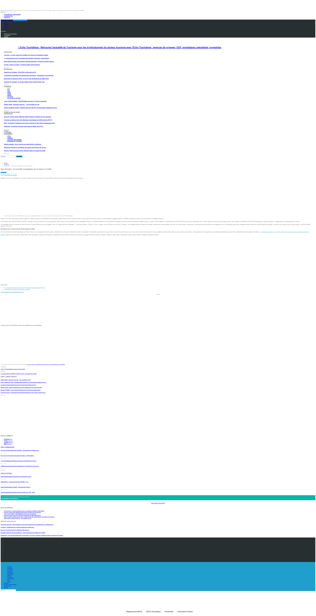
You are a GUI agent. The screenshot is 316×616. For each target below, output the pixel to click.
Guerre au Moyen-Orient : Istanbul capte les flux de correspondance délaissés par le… (31, 108)
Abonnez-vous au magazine (20, 20)
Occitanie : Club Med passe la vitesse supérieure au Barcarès (17, 527)
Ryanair (17, 292)
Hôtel (9, 137)
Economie (9, 566)
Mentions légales (8, 539)
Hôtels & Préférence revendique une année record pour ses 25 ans (25, 147)
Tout (8, 88)
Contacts (6, 544)
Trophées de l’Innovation (12, 14)
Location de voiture (13, 98)
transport (21, 292)
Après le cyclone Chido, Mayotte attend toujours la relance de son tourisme (27, 117)
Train (9, 94)
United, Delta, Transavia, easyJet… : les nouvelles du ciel (21, 104)
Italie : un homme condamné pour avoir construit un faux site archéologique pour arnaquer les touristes (29, 517)
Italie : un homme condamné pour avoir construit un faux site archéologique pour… (29, 123)
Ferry (9, 92)
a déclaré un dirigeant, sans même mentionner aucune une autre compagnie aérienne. (285, 232)
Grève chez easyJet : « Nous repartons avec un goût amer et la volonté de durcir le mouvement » (27, 524)
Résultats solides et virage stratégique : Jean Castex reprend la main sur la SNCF (23, 532)
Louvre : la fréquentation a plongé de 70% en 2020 (13, 369)
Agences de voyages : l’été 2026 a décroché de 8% (20, 72)
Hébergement (8, 134)
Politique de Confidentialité (11, 542)
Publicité (7, 17)
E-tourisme (7, 132)
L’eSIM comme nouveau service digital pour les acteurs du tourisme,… (20, 466)
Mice (8, 580)
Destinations (8, 113)
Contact (6, 587)
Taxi (8, 91)
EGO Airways (10, 292)
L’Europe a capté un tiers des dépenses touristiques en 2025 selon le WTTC (28, 120)
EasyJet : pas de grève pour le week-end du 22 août (15, 530)
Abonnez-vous (7, 586)
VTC (8, 89)
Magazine (6, 583)
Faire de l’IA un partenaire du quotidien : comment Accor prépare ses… (20, 450)
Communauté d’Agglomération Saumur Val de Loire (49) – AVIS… (18, 492)
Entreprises (10, 574)
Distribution (8, 69)
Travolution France (9, 556)
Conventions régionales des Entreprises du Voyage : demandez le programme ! (29, 75)
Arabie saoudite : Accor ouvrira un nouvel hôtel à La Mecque (22, 144)
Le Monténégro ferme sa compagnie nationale (17, 289)
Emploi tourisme (8, 558)
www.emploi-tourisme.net (9, 498)
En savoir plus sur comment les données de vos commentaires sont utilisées (46, 364)
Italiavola (3, 235)
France (6, 131)
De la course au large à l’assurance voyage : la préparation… (17, 455)
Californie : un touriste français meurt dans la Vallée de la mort (23, 126)
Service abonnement (9, 549)
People (9, 581)
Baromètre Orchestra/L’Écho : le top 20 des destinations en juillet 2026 (26, 78)
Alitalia (5, 292)
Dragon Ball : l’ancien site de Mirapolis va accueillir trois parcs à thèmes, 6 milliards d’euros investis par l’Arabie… (32, 535)
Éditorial (9, 575)
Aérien (9, 95)
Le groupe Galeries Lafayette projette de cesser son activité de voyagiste (19, 373)
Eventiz (6, 551)
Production (8, 52)
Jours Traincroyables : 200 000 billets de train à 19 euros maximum (25, 101)
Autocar (10, 97)
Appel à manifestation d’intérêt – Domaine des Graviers (15, 487)
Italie (14, 292)
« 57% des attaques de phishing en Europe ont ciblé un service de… (19, 461)
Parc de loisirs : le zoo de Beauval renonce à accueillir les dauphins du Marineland (24, 511)
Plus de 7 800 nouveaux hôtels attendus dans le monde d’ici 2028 (24, 151)
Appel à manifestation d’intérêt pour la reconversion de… (16, 476)
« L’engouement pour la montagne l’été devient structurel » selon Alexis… (27, 58)
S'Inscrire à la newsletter (7, 20)
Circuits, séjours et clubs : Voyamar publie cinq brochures (22, 65)
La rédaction (8, 16)
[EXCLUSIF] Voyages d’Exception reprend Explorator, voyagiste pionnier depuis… (29, 61)
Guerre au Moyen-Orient (12, 112)
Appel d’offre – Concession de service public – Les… (15, 482)
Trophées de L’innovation (10, 584)
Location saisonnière (14, 139)
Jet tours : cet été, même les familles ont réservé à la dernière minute (26, 55)
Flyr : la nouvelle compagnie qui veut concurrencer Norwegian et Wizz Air (24, 287)
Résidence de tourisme (14, 141)
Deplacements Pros (9, 553)
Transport (7, 86)
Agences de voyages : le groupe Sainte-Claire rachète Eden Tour (24, 82)
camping (10, 138)
